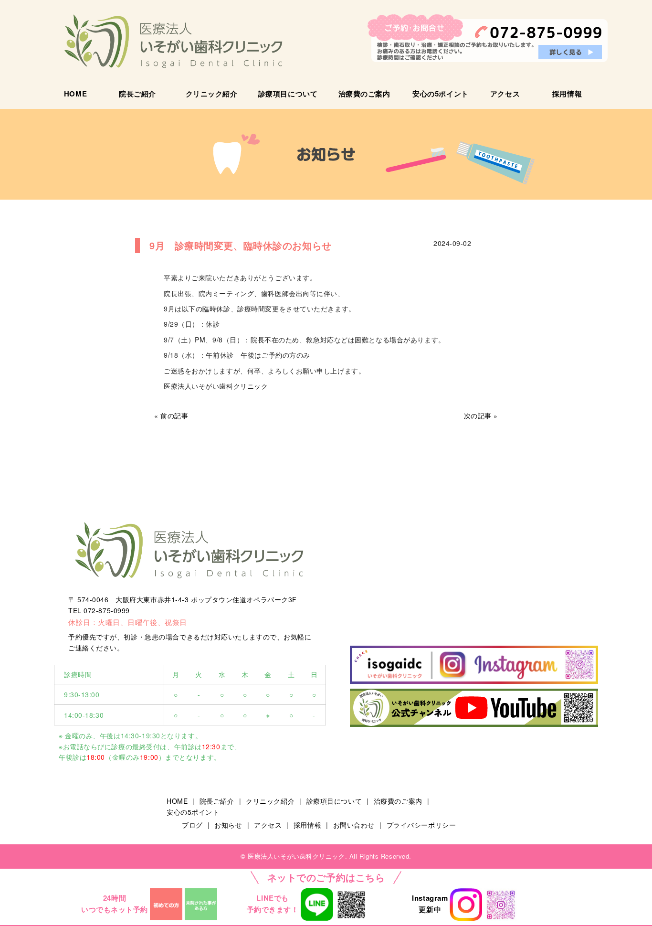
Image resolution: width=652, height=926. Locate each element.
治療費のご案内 (364, 93)
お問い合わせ (354, 825)
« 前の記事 (171, 415)
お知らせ (228, 825)
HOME (75, 93)
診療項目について (287, 93)
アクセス (505, 93)
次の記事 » (481, 415)
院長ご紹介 (137, 93)
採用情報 (567, 93)
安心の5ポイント (440, 93)
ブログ (192, 825)
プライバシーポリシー (421, 825)
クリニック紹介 (212, 93)
